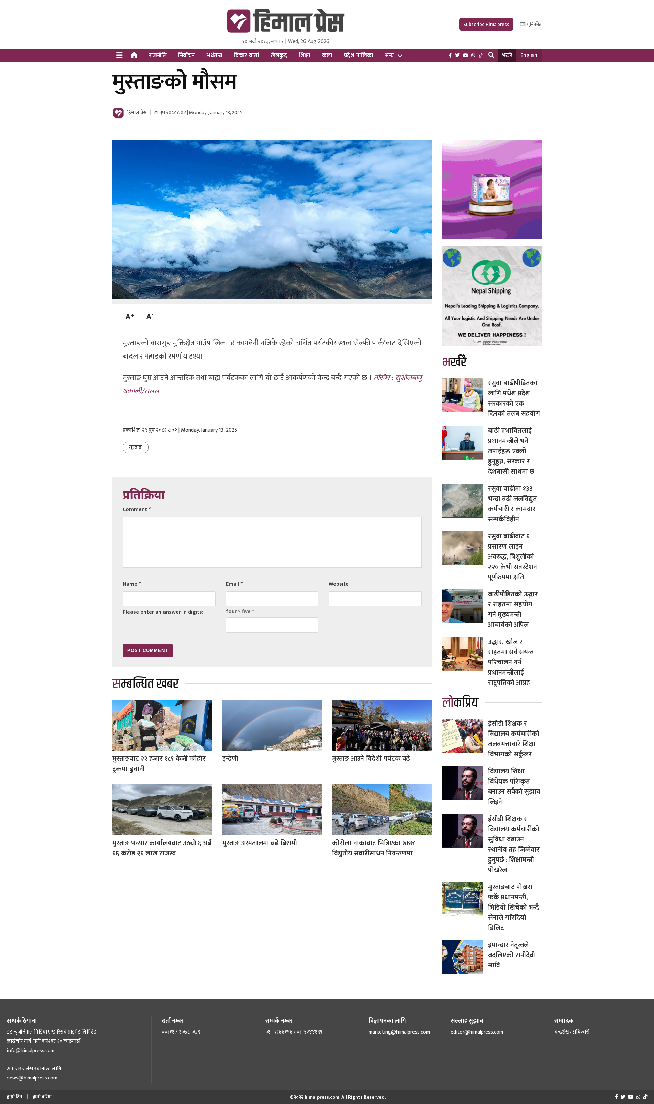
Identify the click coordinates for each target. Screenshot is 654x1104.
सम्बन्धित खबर (145, 684)
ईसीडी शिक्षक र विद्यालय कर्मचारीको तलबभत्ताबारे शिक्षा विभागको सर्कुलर (513, 739)
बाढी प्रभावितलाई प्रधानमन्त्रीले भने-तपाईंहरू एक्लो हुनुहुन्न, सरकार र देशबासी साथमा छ (511, 451)
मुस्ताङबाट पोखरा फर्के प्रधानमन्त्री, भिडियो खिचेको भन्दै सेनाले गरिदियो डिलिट (513, 907)
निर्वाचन (186, 55)
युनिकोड (534, 24)
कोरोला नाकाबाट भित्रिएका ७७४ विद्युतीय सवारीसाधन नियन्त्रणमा (373, 848)
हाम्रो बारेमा (42, 1097)
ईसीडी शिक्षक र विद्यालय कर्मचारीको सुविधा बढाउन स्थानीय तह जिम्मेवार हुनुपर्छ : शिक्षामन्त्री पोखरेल (514, 844)
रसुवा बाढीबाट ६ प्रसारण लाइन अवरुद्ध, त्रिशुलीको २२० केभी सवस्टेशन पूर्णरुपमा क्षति (512, 557)
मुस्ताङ (135, 447)
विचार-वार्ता (246, 55)
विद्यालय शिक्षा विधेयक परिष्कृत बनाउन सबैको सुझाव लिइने (514, 787)
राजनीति (158, 55)
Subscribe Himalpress (486, 24)
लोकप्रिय (460, 703)
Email (234, 584)
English (529, 55)
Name (132, 584)
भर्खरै (507, 55)
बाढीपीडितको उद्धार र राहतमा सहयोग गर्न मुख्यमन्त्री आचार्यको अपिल (513, 609)
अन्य (389, 55)
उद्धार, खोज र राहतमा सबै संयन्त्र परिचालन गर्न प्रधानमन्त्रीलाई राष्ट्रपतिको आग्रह (511, 662)
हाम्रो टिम (14, 1097)
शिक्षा (304, 55)
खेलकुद (279, 55)
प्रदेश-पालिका (358, 55)
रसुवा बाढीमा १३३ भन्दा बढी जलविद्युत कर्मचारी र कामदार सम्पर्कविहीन (512, 504)
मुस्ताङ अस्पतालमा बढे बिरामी (259, 843)
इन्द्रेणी (230, 758)
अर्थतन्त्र (214, 55)
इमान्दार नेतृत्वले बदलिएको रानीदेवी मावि (511, 955)
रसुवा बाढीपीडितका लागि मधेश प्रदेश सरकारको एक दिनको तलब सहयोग (514, 398)
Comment (137, 509)
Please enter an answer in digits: (163, 612)
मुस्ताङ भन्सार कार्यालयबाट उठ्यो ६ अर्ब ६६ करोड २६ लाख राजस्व (161, 848)
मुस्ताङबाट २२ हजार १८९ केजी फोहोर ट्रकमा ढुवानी (159, 764)
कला (327, 55)
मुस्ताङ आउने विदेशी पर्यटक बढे (371, 758)
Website (339, 584)
